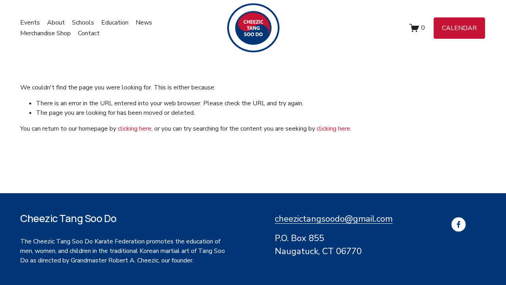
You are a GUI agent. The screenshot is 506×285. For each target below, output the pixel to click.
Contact (89, 33)
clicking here (134, 128)
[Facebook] (458, 224)
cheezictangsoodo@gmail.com (334, 219)
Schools (83, 22)
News (144, 22)
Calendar (459, 28)
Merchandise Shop (45, 33)
